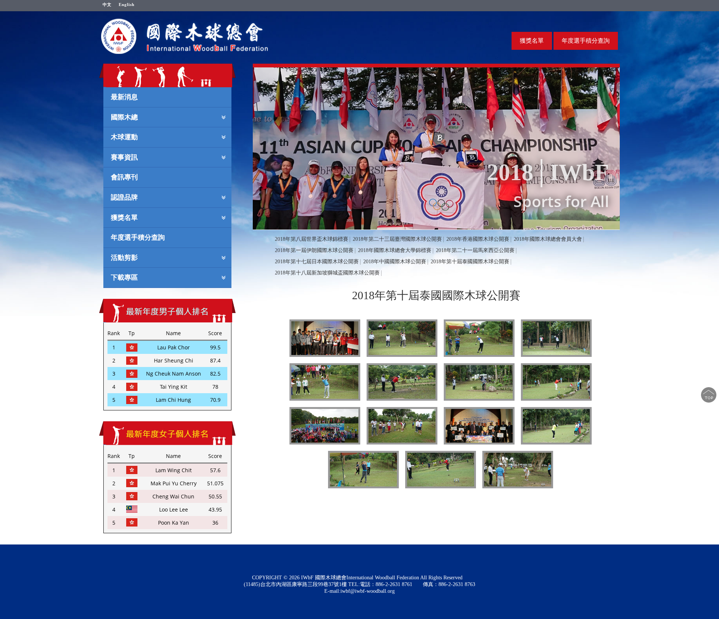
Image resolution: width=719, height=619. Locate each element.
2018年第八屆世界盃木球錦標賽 (311, 239)
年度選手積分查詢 (586, 40)
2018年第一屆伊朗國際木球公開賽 (314, 250)
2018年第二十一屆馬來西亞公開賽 (475, 250)
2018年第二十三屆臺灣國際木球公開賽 (397, 239)
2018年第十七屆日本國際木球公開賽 (317, 261)
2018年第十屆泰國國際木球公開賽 (470, 261)
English (126, 4)
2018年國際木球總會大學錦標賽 (394, 250)
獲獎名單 (532, 40)
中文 (107, 4)
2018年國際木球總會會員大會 (548, 239)
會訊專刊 (124, 176)
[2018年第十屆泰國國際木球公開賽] (324, 338)
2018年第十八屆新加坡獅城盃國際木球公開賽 (327, 273)
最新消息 (124, 96)
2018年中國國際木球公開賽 (394, 261)
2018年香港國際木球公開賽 (477, 239)
